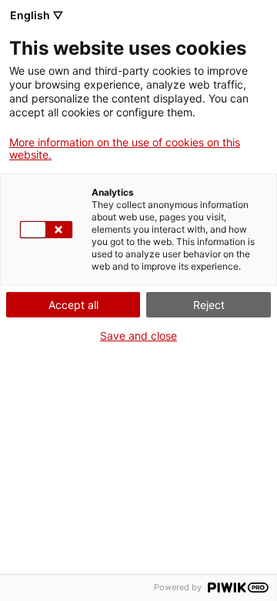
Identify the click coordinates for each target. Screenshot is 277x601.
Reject (209, 304)
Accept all (73, 304)
